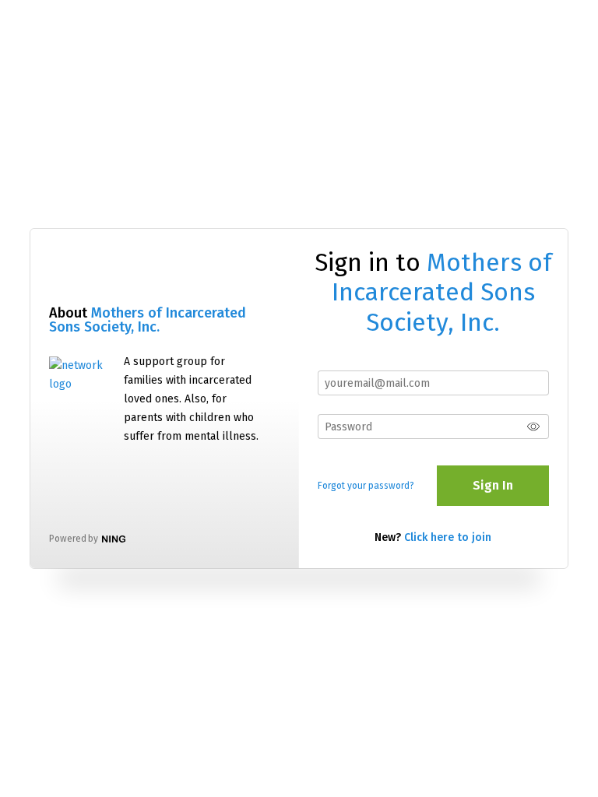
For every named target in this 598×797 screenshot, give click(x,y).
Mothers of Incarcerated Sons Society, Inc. (147, 319)
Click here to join (447, 537)
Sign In (493, 485)
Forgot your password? (366, 485)
